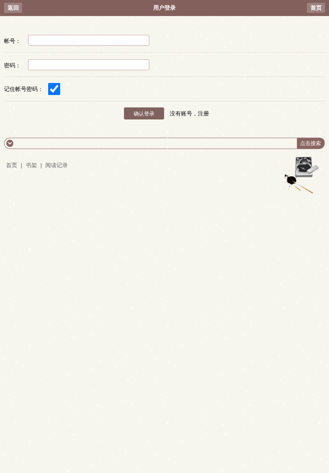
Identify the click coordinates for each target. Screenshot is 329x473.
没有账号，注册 (189, 114)
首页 (316, 8)
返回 (13, 8)
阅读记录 (56, 165)
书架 (31, 165)
